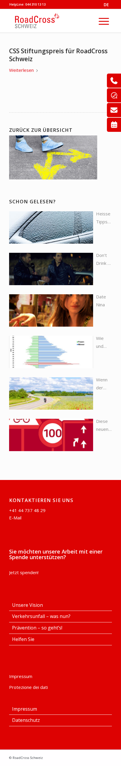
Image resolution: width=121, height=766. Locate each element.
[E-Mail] (114, 110)
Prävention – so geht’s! (37, 627)
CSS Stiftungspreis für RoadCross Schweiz (58, 55)
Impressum (20, 676)
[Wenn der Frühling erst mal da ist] (51, 393)
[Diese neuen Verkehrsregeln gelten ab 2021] (51, 435)
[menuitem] (104, 21)
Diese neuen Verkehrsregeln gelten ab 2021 (104, 425)
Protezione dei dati (28, 687)
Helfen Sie (23, 639)
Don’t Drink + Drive (103, 259)
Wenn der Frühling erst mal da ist (104, 384)
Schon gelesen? (32, 201)
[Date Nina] (51, 310)
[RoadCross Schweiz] (56, 21)
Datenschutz (26, 720)
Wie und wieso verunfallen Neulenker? (104, 342)
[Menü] (104, 21)
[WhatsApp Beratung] (114, 95)
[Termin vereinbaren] (114, 125)
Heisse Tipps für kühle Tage (103, 218)
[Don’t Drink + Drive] (51, 269)
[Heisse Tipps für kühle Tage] (51, 227)
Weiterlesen (21, 70)
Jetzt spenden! (23, 572)
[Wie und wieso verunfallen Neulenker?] (51, 352)
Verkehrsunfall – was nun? (41, 616)
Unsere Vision (27, 605)
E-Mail (15, 518)
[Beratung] (114, 81)
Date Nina (101, 301)
